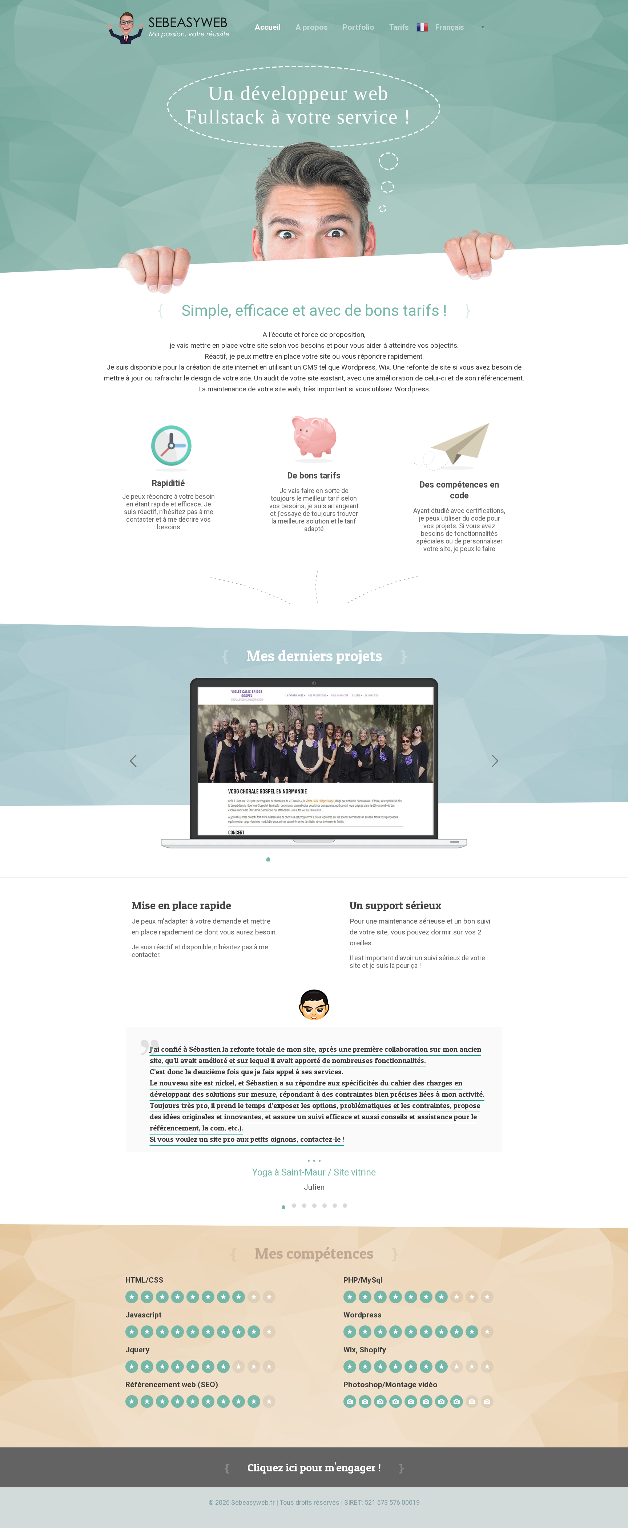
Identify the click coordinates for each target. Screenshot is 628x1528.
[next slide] (495, 761)
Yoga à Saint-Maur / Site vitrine (314, 1172)
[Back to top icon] (593, 1513)
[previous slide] (133, 761)
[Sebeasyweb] (172, 27)
